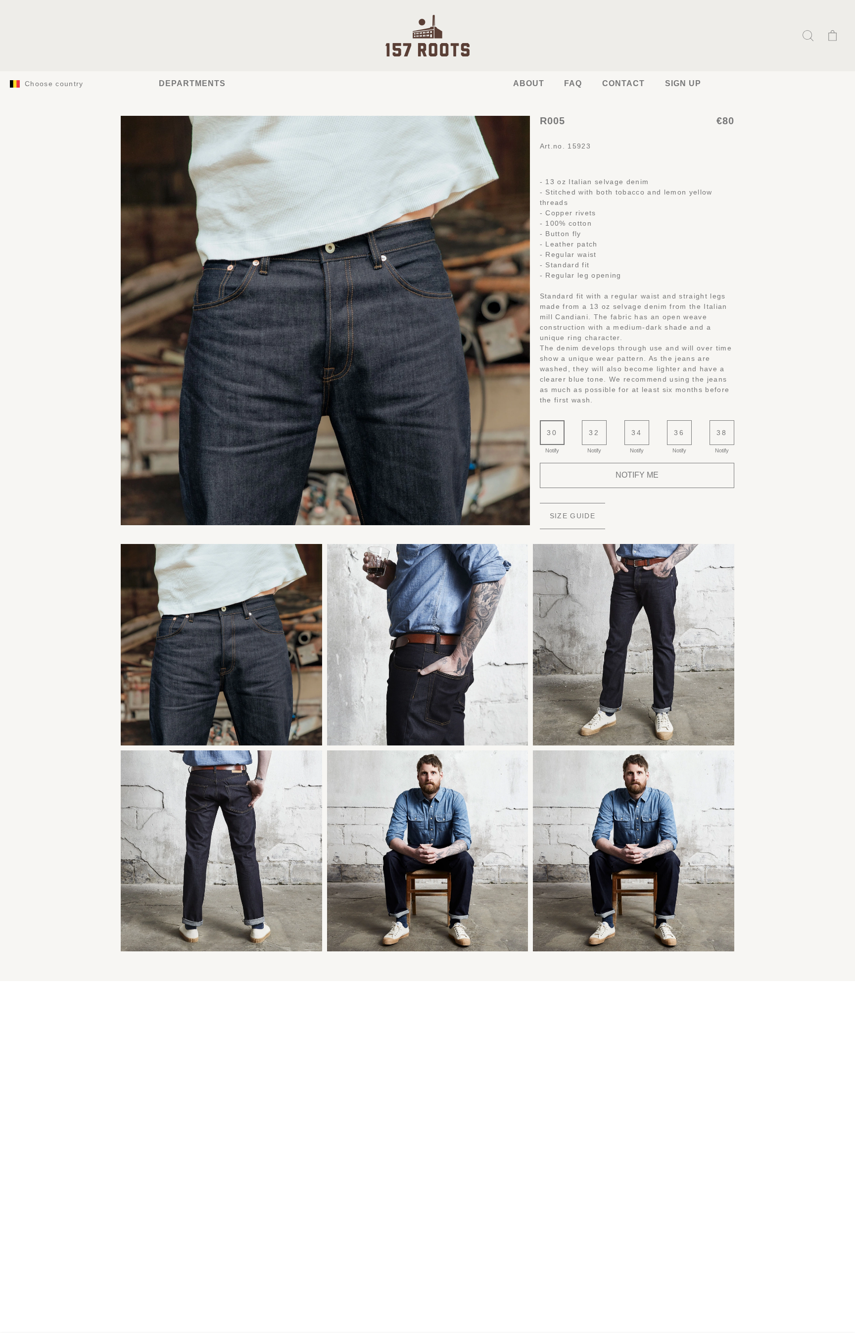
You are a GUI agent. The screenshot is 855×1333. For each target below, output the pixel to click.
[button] (808, 35)
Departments (192, 83)
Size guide (572, 516)
